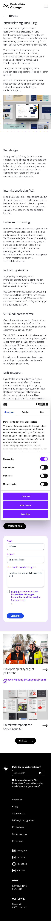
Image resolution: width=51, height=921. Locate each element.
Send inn (15, 616)
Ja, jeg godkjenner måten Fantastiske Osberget (27, 783)
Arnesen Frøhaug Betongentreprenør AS (24, 681)
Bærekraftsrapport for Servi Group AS (17, 727)
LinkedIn (21, 857)
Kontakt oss (14, 526)
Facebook (22, 864)
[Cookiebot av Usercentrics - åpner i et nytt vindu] (36, 404)
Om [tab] (42, 412)
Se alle (23, 741)
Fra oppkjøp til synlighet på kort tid (18, 671)
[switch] (44, 467)
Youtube (21, 870)
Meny (46, 6)
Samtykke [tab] (9, 412)
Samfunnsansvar (20, 834)
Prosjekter (17, 799)
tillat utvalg (25, 505)
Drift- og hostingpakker (23, 820)
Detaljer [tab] (25, 412)
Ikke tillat (25, 514)
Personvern (17, 841)
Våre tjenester (19, 813)
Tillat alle (25, 496)
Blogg (15, 806)
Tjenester (13, 16)
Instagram (22, 850)
